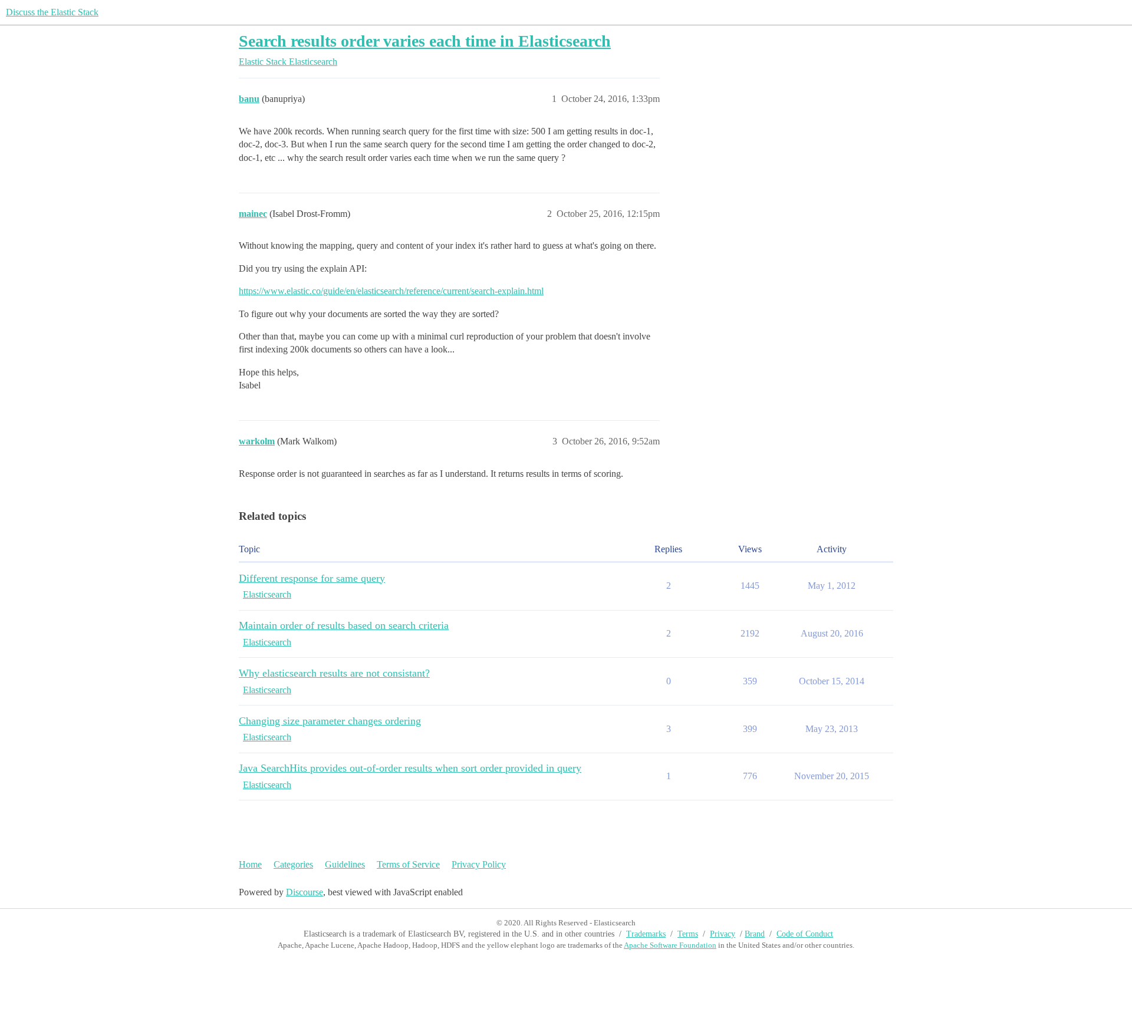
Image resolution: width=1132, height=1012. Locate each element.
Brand (755, 933)
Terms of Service (408, 864)
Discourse (304, 892)
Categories (293, 864)
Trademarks (646, 933)
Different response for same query (312, 578)
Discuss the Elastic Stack (52, 12)
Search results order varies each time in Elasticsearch (425, 41)
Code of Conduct (804, 933)
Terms (687, 933)
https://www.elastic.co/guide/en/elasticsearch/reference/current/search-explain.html (391, 291)
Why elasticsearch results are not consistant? (334, 673)
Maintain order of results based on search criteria (344, 625)
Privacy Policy (479, 864)
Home (250, 864)
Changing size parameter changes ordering (330, 721)
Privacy (722, 933)
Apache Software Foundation (670, 945)
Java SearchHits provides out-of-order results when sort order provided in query (410, 768)
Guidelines (345, 864)
